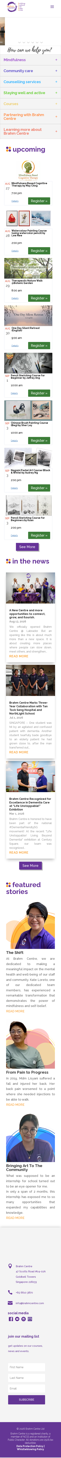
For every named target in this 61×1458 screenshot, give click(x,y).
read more (18, 656)
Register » (39, 201)
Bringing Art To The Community (24, 1167)
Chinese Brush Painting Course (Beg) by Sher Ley (29, 424)
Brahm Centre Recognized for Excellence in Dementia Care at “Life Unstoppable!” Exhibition (30, 804)
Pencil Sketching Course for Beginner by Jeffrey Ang (28, 376)
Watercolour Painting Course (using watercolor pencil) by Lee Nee (29, 233)
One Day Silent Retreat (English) (26, 329)
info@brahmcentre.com (30, 1303)
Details (15, 201)
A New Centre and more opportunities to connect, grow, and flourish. (27, 614)
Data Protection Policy (30, 1446)
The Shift (14, 952)
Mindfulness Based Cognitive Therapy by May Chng (29, 184)
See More (27, 547)
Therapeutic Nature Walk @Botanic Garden (27, 281)
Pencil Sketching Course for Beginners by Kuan (28, 519)
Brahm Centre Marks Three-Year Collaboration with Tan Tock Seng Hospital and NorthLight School (28, 708)
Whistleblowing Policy (30, 1449)
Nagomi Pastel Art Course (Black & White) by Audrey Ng (30, 471)
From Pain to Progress (27, 1072)
